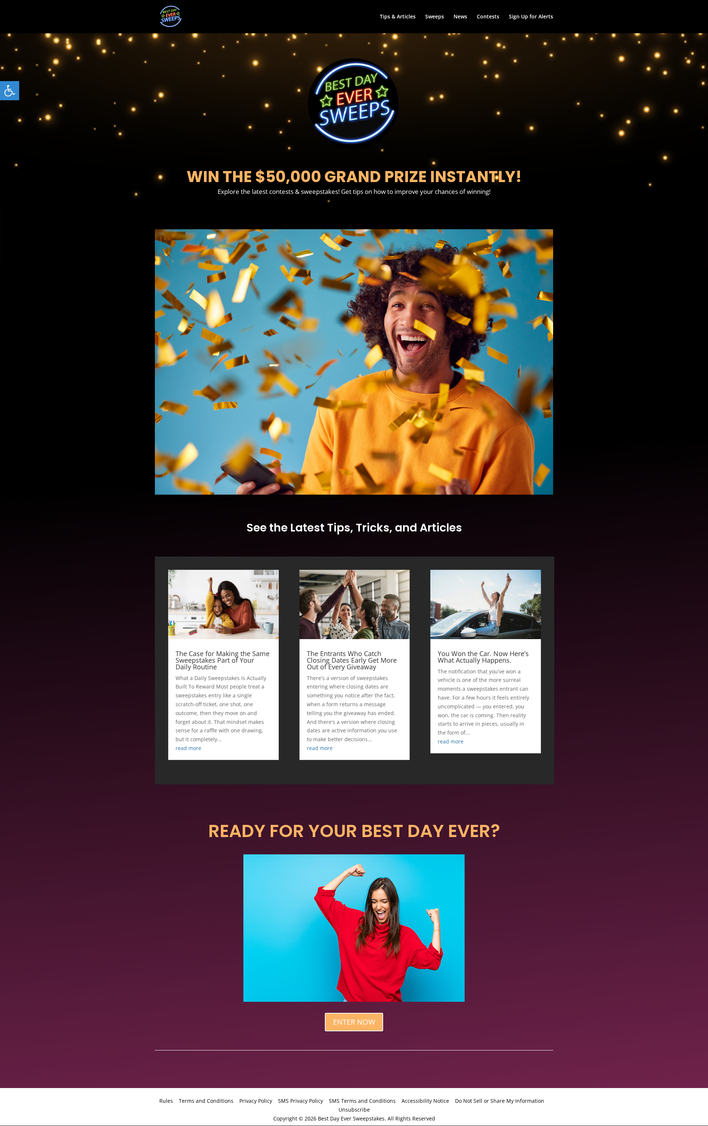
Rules (166, 1100)
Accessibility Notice (425, 1100)
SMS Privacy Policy (300, 1100)
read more (188, 748)
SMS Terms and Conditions (362, 1100)
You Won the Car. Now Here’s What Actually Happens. (483, 657)
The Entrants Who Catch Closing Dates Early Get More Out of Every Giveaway (352, 660)
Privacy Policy (255, 1100)
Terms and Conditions (206, 1100)
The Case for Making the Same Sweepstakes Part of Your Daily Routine (223, 660)
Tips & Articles (398, 17)
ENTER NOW (354, 1022)
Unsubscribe (354, 1109)
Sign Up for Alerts (531, 17)
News (460, 17)
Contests (488, 17)
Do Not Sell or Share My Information (499, 1100)
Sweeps (434, 17)
